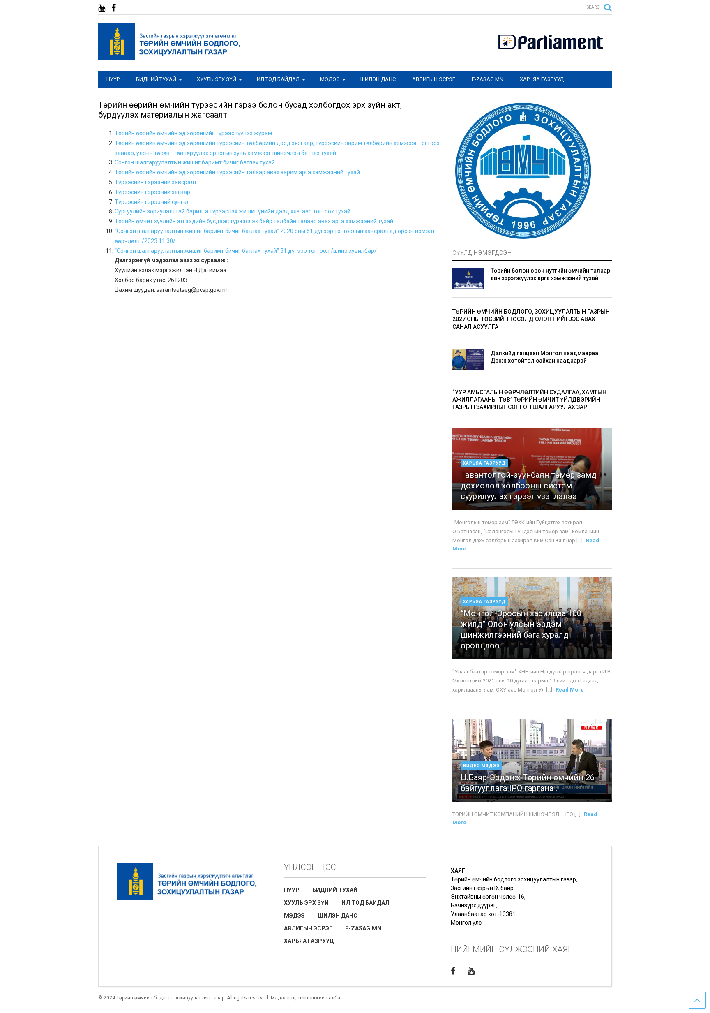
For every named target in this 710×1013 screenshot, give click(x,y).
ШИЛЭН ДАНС (378, 79)
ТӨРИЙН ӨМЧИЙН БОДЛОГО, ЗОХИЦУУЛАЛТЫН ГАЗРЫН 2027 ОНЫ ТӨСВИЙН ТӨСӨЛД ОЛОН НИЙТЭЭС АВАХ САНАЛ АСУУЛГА (531, 319)
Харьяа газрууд (484, 463)
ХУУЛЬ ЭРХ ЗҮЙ (216, 79)
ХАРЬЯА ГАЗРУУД (542, 79)
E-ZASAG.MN (487, 79)
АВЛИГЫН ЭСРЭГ (433, 79)
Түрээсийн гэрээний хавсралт (156, 182)
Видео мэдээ (481, 765)
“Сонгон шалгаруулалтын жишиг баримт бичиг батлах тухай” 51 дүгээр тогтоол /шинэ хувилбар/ (246, 250)
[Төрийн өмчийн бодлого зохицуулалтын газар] (170, 56)
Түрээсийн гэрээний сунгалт (154, 202)
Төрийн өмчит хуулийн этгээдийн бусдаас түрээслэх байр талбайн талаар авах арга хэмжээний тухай (254, 221)
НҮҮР (113, 79)
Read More (570, 690)
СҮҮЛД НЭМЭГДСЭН (482, 253)
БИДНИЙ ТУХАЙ (156, 79)
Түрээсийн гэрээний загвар (152, 192)
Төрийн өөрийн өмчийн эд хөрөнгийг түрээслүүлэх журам (193, 133)
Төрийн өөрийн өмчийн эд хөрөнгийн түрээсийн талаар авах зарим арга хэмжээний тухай (237, 172)
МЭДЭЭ (330, 79)
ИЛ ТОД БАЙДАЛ (278, 79)
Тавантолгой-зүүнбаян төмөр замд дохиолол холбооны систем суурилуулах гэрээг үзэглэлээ (529, 485)
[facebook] (113, 8)
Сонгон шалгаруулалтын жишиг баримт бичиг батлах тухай (195, 162)
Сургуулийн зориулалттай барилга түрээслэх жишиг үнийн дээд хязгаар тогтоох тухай (232, 211)
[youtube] (101, 8)
